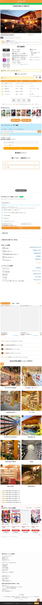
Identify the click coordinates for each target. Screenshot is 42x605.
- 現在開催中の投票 (5, 564)
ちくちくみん (6, 357)
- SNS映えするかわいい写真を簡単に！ (8, 572)
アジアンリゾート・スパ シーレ (36, 270)
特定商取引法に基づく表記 (19, 597)
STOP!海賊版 (36, 596)
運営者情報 (8, 596)
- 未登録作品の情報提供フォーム (7, 580)
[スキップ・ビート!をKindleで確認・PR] (15, 516)
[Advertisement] (21, 178)
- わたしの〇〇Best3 (5, 568)
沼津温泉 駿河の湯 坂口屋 (37, 253)
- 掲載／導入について (5, 585)
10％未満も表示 (38, 507)
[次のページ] (24, 100)
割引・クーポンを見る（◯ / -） (36, 59)
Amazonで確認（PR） (6, 530)
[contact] (22, 594)
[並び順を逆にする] (33, 108)
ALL (1, 37)
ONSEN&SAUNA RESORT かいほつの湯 (35, 247)
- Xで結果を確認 (4, 566)
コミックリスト (6, 37)
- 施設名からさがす (5, 558)
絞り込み (6, 145)
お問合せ (25, 597)
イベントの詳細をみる (15, 335)
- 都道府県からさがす (5, 557)
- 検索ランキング (4, 579)
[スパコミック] (21, 1)
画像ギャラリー (13, 37)
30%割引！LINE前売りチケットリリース (21, 3)
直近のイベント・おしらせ (5, 303)
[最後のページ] (29, 100)
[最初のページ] (14, 100)
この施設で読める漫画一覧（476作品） (9, 239)
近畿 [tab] (2, 364)
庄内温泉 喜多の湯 (38, 267)
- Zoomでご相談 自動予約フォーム (7, 591)
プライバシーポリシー (29, 596)
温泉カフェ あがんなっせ (37, 279)
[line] (21, 594)
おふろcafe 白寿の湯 (38, 276)
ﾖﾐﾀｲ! (2, 83)
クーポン (19, 37)
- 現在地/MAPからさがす (6, 559)
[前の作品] (2, 520)
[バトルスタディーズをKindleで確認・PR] (25, 516)
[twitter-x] (19, 594)
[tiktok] (20, 594)
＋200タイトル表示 (26, 120)
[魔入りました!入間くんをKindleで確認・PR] (5, 516)
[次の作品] (40, 520)
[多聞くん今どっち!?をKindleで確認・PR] (35, 516)
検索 (39, 131)
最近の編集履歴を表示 (5, 134)
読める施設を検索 (6, 532)
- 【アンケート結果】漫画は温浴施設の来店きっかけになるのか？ (12, 586)
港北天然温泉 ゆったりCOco (37, 250)
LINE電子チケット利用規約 (20, 596)
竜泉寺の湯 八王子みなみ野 (37, 273)
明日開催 (17, 303)
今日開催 (13, 303)
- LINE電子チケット (5, 589)
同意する (36, 603)
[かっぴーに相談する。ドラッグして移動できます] (38, 601)
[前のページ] (19, 100)
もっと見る (38, 262)
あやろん (5, 341)
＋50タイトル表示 (16, 120)
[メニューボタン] (40, 1)
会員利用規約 (13, 596)
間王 (5, 345)
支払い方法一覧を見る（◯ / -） (36, 57)
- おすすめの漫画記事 (5, 578)
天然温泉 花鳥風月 (38, 256)
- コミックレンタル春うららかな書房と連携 (9, 588)
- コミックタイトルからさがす (6, 555)
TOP (4, 596)
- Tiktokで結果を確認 (5, 567)
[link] (9, 321)
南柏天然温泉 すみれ (38, 259)
